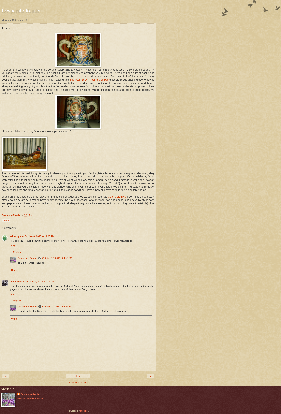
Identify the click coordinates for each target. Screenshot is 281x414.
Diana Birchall (17, 281)
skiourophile (17, 236)
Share (6, 220)
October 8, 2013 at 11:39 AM (39, 236)
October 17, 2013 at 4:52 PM (57, 258)
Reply (12, 245)
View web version (78, 382)
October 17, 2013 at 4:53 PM (57, 306)
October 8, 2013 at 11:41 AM (41, 281)
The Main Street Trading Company (90, 79)
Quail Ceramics (117, 196)
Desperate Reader (21, 10)
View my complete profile (30, 398)
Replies (17, 252)
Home (78, 376)
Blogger (84, 410)
